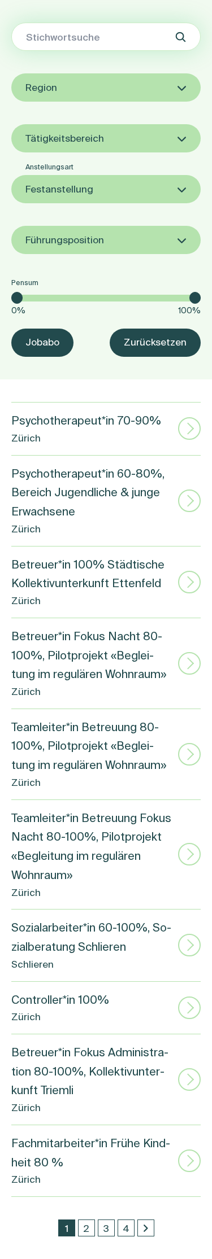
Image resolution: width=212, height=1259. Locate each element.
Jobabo (42, 341)
